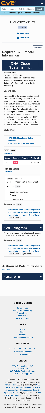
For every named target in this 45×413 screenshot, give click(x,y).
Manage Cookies (22, 318)
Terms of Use (22, 308)
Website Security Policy (22, 310)
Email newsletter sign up (22, 337)
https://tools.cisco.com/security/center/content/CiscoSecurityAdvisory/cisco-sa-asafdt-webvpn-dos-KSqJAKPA (24, 212)
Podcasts (22, 335)
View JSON (24, 33)
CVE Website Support (22, 374)
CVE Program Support (21, 366)
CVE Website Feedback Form (22, 371)
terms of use (10, 385)
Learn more (8, 133)
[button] (42, 3)
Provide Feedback (32, 12)
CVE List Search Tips (12, 12)
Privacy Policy (22, 313)
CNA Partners (22, 368)
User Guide (24, 38)
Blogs (22, 332)
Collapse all (38, 47)
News (22, 330)
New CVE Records (24, 352)
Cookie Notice (22, 316)
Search (39, 9)
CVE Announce (23, 355)
